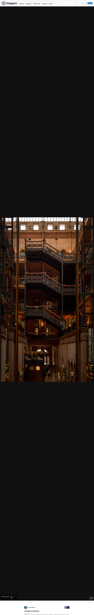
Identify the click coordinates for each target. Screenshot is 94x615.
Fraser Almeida (31, 607)
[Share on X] (68, 607)
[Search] (79, 3)
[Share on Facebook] (66, 607)
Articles (21, 4)
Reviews (28, 4)
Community (36, 4)
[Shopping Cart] (82, 3)
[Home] (9, 3)
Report (91, 602)
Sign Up (90, 3)
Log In (85, 3)
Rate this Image (6, 596)
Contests (44, 4)
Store (50, 4)
